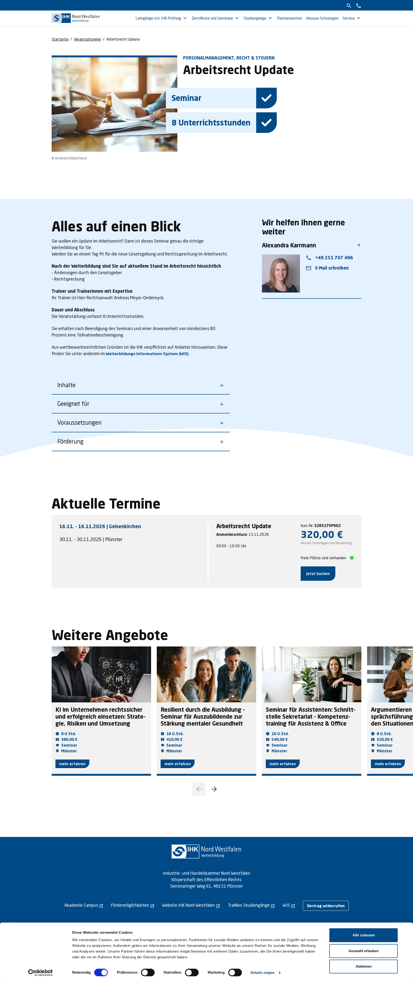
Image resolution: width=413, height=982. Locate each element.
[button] (214, 789)
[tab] (132, 526)
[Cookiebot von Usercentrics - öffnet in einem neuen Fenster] (40, 972)
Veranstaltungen (87, 39)
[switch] (148, 972)
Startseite (60, 39)
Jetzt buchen (318, 573)
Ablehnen (364, 966)
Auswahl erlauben (363, 951)
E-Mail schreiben (327, 268)
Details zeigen (262, 973)
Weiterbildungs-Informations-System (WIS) (147, 353)
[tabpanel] (285, 552)
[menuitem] (162, 18)
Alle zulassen (364, 935)
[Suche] (349, 5)
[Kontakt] (358, 5)
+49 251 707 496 (329, 258)
